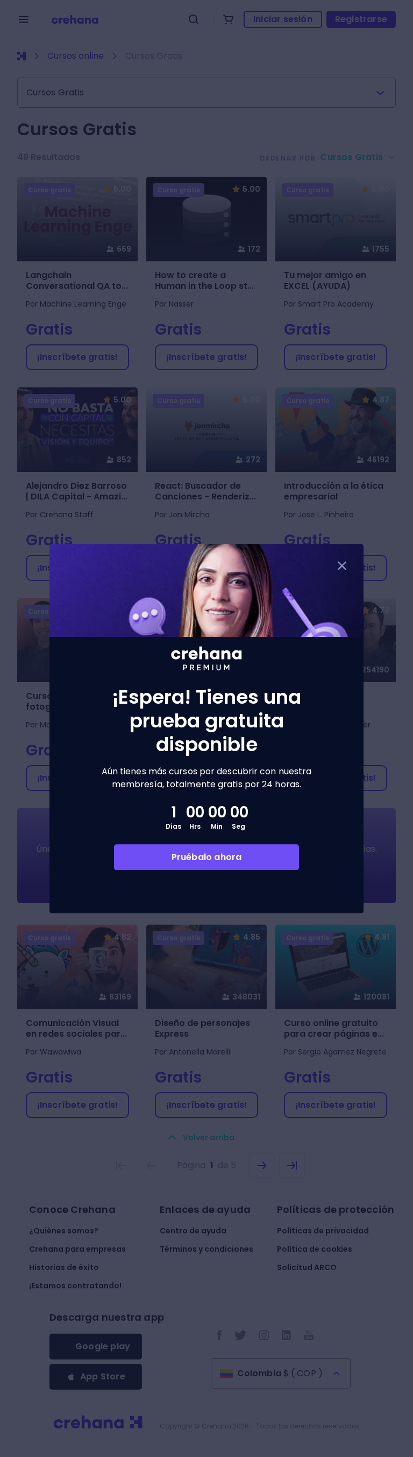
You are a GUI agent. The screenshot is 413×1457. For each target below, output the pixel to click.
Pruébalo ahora (207, 857)
